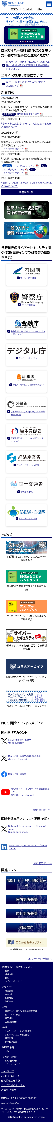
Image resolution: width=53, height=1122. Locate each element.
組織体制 (9, 974)
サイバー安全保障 (28, 278)
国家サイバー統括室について (17, 967)
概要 (7, 971)
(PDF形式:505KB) (13, 149)
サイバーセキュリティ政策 (28, 465)
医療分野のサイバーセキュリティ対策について (27, 439)
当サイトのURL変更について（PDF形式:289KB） (25, 84)
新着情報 (9, 998)
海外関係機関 (26, 913)
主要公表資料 (11, 1022)
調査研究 (9, 1018)
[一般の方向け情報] (26, 230)
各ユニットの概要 (12, 1015)
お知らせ (7, 987)
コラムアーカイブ (12, 1064)
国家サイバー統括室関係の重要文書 (21, 1011)
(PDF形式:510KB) (13, 169)
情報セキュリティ (28, 492)
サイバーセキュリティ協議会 (17, 1035)
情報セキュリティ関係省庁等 (26, 883)
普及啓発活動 (9, 1057)
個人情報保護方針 (10, 1081)
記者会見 (9, 1002)
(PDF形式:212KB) (24, 166)
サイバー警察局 (28, 305)
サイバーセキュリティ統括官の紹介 (28, 385)
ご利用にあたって (10, 1076)
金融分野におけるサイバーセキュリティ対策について (28, 332)
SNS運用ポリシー (42, 810)
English (28, 9)
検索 (40, 9)
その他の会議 (11, 1042)
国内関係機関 (26, 899)
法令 (7, 1051)
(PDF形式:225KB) (28, 114)
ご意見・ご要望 (8, 1090)
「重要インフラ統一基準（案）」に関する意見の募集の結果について (26, 184)
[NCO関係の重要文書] (26, 210)
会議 (4, 1027)
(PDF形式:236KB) (13, 173)
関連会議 (9, 1038)
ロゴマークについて (13, 981)
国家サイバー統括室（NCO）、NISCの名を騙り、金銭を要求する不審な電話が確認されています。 (28, 65)
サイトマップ (7, 1071)
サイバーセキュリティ (28, 358)
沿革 (7, 978)
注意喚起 (9, 994)
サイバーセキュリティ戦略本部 (18, 1031)
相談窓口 (26, 928)
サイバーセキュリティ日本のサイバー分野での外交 (28, 413)
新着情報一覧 (26, 192)
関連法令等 (8, 1047)
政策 (4, 1007)
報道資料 (9, 991)
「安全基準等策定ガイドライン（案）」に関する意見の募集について (26, 125)
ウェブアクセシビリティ (13, 1085)
